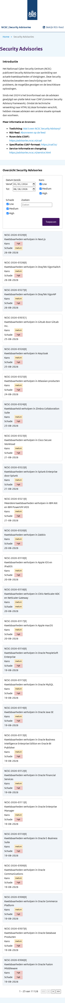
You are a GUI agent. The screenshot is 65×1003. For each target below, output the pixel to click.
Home (6, 36)
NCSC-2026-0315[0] (15, 680)
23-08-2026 (11, 425)
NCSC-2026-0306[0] (15, 960)
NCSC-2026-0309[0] (15, 865)
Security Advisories (24, 36)
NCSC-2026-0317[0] (15, 621)
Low (44, 184)
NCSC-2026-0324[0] (15, 404)
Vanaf (9, 184)
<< (43, 991)
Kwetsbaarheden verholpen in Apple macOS (28, 625)
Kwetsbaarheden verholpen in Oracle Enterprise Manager (30, 808)
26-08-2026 (11, 252)
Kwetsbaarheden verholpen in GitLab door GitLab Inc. (31, 323)
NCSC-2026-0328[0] (15, 262)
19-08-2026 (11, 670)
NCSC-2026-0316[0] (15, 648)
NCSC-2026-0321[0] (15, 498)
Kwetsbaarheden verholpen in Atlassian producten (32, 381)
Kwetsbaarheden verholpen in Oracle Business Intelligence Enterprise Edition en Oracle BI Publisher (29, 743)
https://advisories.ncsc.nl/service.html (30, 152)
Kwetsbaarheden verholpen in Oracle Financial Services (30, 777)
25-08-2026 (11, 339)
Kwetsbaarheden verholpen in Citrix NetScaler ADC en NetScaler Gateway (32, 595)
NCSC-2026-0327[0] (15, 290)
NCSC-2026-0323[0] (15, 435)
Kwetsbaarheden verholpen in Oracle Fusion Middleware (28, 966)
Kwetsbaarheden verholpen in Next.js (25, 239)
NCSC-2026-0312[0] (15, 770)
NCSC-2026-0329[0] (15, 234)
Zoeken (25, 200)
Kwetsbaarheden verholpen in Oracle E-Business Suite (30, 840)
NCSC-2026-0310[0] (15, 833)
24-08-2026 (11, 394)
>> (58, 991)
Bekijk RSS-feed (55, 27)
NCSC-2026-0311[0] (15, 802)
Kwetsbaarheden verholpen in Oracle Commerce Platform (31, 903)
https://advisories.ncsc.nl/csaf (25, 140)
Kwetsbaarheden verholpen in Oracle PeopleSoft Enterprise (31, 654)
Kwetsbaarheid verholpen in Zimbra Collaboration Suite (31, 410)
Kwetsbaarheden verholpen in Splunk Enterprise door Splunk (30, 473)
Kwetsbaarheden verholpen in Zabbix (25, 534)
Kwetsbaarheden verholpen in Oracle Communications (24, 871)
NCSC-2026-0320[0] (15, 530)
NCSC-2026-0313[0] (15, 735)
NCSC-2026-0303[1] (15, 317)
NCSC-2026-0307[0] (15, 928)
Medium (46, 188)
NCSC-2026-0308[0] (15, 897)
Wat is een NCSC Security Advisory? (42, 128)
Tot (7, 189)
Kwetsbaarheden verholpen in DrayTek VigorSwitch (32, 266)
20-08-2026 (11, 548)
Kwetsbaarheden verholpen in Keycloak (26, 353)
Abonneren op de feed (33, 132)
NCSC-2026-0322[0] (15, 467)
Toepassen (51, 222)
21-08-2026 (11, 457)
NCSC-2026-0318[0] (15, 589)
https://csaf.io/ (49, 144)
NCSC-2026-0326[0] (15, 349)
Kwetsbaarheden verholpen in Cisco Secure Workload (28, 442)
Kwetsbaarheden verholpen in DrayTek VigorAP (30, 294)
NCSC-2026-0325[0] (15, 376)
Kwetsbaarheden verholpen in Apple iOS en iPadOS (28, 564)
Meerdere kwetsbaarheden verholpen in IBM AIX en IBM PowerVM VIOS (31, 505)
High (44, 193)
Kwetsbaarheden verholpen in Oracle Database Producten (30, 934)
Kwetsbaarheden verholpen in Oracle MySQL (28, 684)
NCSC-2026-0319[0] (15, 558)
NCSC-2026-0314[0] (15, 707)
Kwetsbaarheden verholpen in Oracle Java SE (29, 712)
